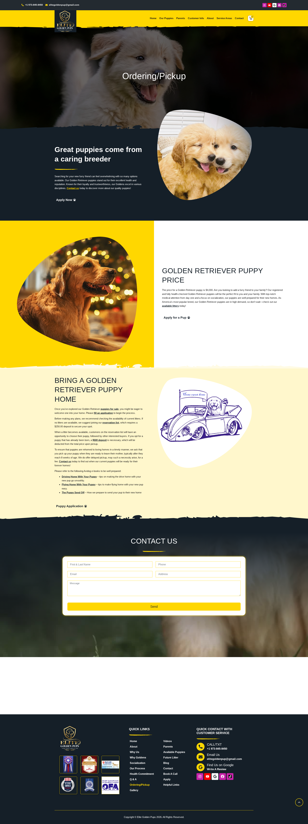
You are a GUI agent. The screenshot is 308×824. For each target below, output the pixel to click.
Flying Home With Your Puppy (78, 484)
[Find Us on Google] (201, 767)
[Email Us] (201, 757)
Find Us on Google (220, 765)
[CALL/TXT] (201, 747)
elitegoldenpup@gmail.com (224, 759)
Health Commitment (142, 774)
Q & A (133, 779)
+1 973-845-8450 (217, 748)
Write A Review (216, 769)
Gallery (134, 790)
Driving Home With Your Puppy (79, 476)
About (210, 18)
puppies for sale (110, 409)
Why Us (134, 752)
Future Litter (170, 757)
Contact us (73, 188)
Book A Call (170, 774)
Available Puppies (174, 752)
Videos (167, 741)
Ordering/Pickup (140, 784)
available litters (170, 305)
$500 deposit (100, 440)
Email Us (213, 754)
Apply (167, 779)
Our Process (137, 768)
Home (153, 18)
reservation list (110, 422)
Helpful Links (171, 784)
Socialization (137, 763)
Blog (166, 763)
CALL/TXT (214, 744)
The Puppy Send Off (73, 492)
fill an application (103, 413)
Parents (180, 18)
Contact (239, 18)
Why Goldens (138, 757)
